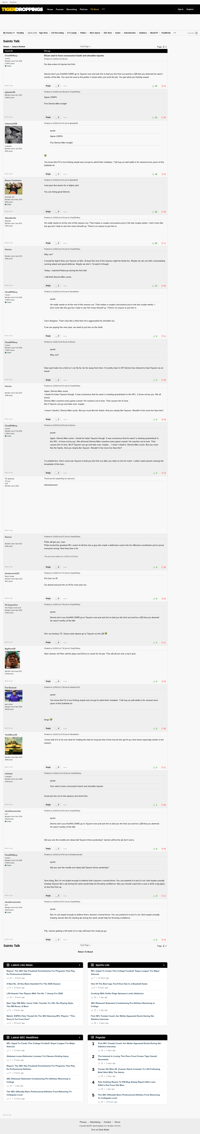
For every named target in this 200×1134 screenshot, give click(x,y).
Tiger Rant (43, 33)
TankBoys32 (11, 735)
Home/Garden (130, 33)
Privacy (83, 1122)
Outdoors (143, 33)
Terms (117, 1122)
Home (50, 9)
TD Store (94, 9)
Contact (107, 1122)
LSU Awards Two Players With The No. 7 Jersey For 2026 (35, 993)
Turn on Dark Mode (100, 1129)
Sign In (5, 2)
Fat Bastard (10, 687)
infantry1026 (11, 123)
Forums (60, 9)
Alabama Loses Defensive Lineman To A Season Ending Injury (38, 1056)
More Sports (95, 33)
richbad (8, 773)
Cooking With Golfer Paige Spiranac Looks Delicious (117, 993)
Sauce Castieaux (13, 180)
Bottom (22, 47)
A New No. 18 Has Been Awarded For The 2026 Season (34, 984)
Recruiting (71, 9)
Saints (117, 33)
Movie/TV (154, 33)
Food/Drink (166, 33)
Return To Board (85, 952)
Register (13, 2)
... (103, 8)
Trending (20, 33)
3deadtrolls (10, 218)
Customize (190, 33)
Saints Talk (11, 41)
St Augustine (11, 605)
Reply (48, 86)
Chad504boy (11, 55)
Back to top (9, 85)
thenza (8, 249)
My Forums (8, 33)
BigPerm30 (10, 649)
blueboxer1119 (12, 573)
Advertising (95, 1122)
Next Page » (85, 46)
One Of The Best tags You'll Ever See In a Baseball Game (119, 984)
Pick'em (83, 9)
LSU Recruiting (57, 33)
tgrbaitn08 (10, 92)
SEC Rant (108, 33)
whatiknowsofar (13, 811)
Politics (83, 33)
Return (6, 47)
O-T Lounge (72, 33)
